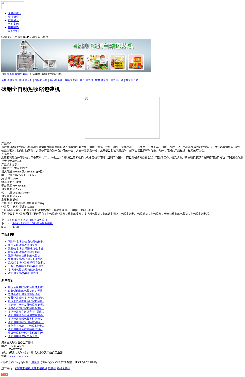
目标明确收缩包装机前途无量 (25, 290)
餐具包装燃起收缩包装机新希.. (26, 297)
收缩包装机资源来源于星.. (23, 336)
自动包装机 (25, 80)
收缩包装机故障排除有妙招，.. (26, 322)
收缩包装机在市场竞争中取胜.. (26, 311)
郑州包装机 (63, 368)
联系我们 (13, 30)
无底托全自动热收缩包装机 (24, 255)
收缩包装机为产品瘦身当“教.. (25, 329)
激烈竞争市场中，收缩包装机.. (26, 325)
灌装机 (52, 368)
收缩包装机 (21, 74)
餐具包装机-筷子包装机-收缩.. (25, 259)
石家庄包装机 (23, 368)
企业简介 (13, 16)
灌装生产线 (132, 80)
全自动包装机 (9, 80)
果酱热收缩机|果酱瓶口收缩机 (29, 219)
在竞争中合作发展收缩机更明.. (26, 304)
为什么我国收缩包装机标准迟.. (26, 308)
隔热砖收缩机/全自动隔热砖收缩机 (32, 223)
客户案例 (13, 23)
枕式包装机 (101, 80)
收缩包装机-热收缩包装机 (23, 273)
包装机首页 (14, 13)
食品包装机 (56, 80)
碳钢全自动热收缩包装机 (22, 245)
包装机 (35, 362)
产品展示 (13, 20)
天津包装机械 (39, 368)
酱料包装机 (41, 80)
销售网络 (13, 27)
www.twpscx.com (18, 356)
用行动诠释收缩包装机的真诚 (25, 287)
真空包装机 (86, 80)
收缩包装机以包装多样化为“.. (25, 318)
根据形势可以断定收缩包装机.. (26, 301)
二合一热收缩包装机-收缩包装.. (26, 266)
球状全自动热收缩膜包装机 (24, 252)
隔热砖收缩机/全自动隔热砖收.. (26, 241)
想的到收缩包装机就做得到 (24, 294)
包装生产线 (117, 80)
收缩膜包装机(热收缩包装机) (25, 269)
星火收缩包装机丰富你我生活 (25, 332)
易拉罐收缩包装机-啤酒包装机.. (26, 262)
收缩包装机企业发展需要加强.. (26, 315)
